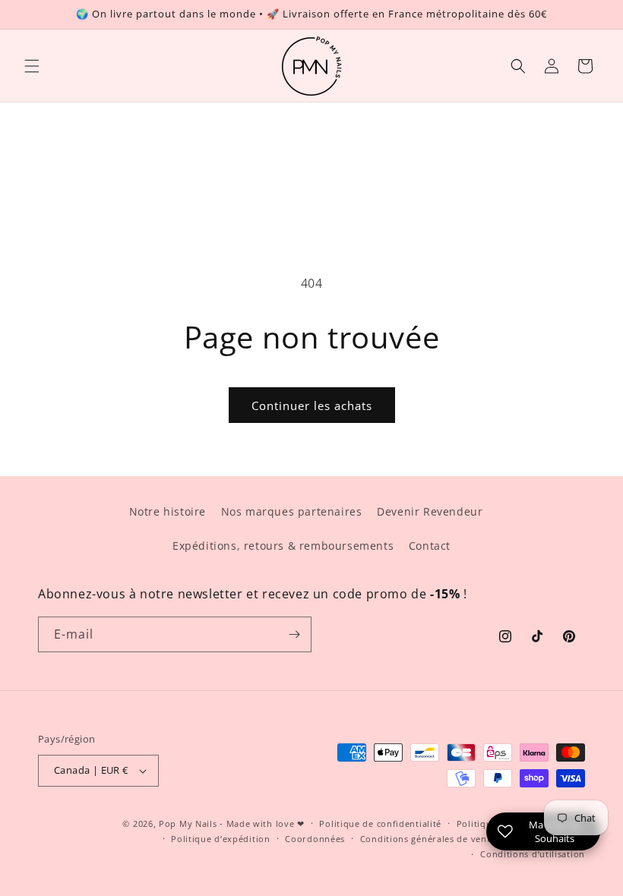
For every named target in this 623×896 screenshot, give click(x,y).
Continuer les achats (311, 405)
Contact (430, 545)
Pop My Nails (188, 823)
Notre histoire (167, 511)
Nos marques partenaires (291, 511)
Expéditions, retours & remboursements (283, 545)
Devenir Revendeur (429, 511)
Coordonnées (315, 838)
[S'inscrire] (294, 634)
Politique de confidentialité (380, 823)
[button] (32, 66)
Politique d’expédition (220, 838)
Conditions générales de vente (427, 838)
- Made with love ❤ (262, 823)
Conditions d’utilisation (532, 854)
